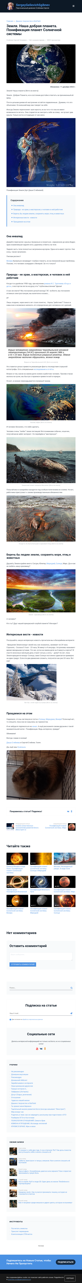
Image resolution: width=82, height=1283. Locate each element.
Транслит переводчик (20, 1231)
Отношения (15, 1097)
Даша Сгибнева (13, 742)
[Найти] (71, 988)
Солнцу (42, 719)
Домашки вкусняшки (19, 1074)
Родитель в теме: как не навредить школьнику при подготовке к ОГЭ (38, 1115)
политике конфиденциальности (19, 1279)
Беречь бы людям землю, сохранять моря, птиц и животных (38, 214)
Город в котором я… (19, 1089)
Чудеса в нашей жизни (20, 1100)
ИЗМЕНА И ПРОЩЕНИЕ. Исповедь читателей (29, 1123)
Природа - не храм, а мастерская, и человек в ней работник (38, 209)
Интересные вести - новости (25, 218)
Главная (9, 21)
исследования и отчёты (44, 369)
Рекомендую (16, 1077)
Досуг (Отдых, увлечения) (21, 1095)
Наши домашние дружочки (22, 1086)
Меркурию (50, 719)
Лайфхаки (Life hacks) (19, 1092)
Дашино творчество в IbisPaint (28, 21)
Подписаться (65, 1262)
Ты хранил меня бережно (21, 1106)
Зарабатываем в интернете (22, 1083)
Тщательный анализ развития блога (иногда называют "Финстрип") (38, 1109)
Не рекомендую (17, 1071)
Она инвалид (18, 205)
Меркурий (50, 563)
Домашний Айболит (19, 1080)
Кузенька (22, 747)
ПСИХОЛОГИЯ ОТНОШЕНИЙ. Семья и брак (28, 1121)
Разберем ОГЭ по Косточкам (22, 1118)
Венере (59, 719)
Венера (9, 261)
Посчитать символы (19, 1228)
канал (34, 726)
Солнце (59, 563)
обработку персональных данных (32, 1019)
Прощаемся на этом (21, 222)
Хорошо (70, 1278)
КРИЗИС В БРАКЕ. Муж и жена (23, 1126)
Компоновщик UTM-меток (21, 1234)
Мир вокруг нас (17, 1112)
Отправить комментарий (22, 964)
